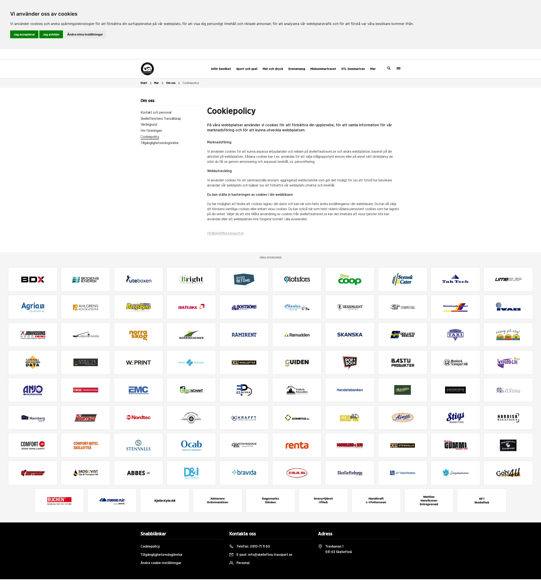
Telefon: (253, 546)
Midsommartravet (323, 69)
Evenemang (296, 69)
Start (144, 83)
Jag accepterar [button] (24, 34)
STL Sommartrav (353, 69)
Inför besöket (221, 69)
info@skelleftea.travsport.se (225, 233)
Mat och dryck (273, 69)
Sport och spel (246, 69)
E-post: (264, 554)
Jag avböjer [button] (51, 34)
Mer (373, 69)
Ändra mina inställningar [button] (85, 34)
